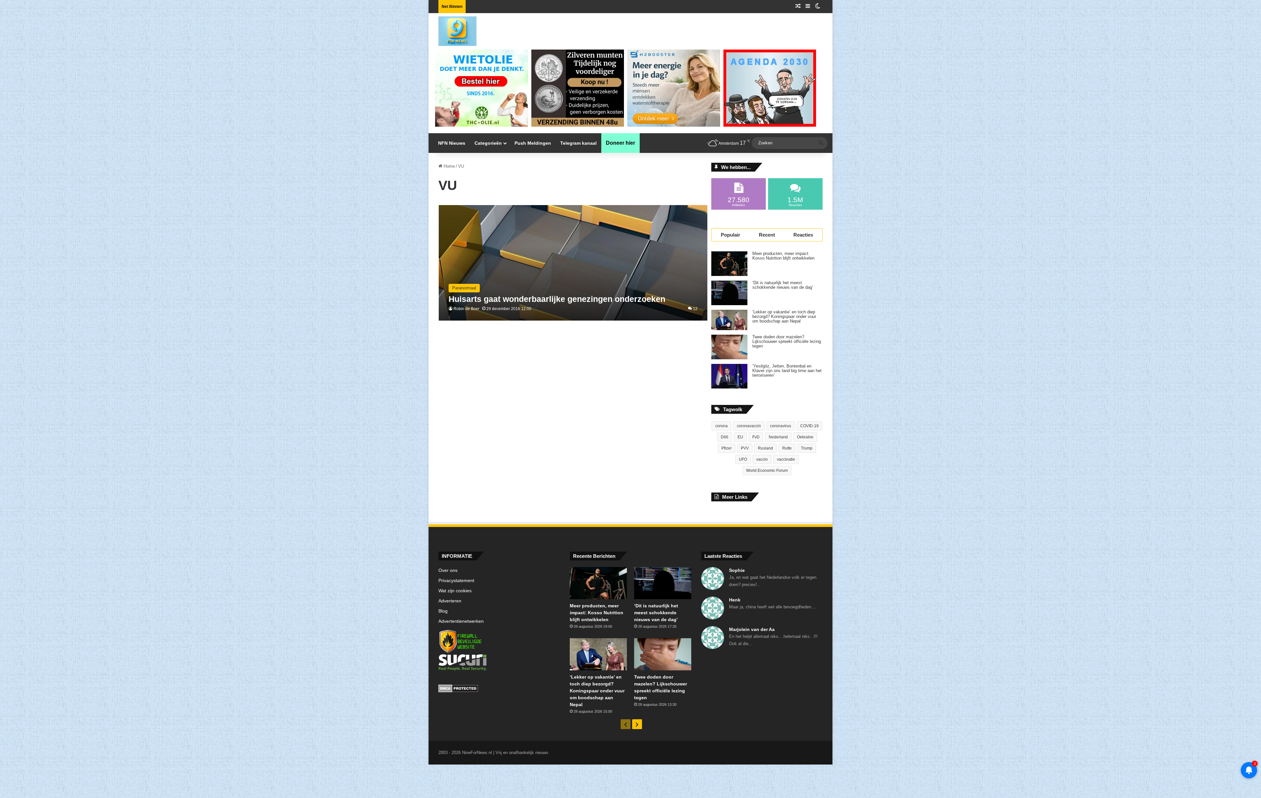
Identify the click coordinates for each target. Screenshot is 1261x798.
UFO (743, 459)
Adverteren (449, 600)
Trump (806, 448)
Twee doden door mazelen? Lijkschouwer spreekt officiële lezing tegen (786, 341)
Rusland (765, 448)
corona (721, 426)
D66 (724, 437)
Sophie (737, 570)
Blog (443, 611)
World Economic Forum (767, 470)
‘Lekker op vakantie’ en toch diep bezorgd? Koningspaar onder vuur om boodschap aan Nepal (784, 317)
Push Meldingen (533, 143)
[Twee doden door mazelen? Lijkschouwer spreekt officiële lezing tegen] (729, 347)
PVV (745, 448)
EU (740, 437)
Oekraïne (805, 437)
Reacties (803, 235)
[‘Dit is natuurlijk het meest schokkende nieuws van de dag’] (729, 293)
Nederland (778, 437)
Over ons (447, 570)
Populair (730, 235)
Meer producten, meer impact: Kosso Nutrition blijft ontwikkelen (783, 256)
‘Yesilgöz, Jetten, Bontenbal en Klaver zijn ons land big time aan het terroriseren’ (787, 371)
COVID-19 (809, 426)
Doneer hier (620, 143)
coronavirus (780, 426)
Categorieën (488, 143)
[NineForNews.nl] (452, 29)
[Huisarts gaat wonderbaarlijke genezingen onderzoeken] (573, 263)
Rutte (787, 448)
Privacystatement (456, 580)
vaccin (762, 459)
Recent (767, 235)
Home (448, 166)
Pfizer (726, 448)
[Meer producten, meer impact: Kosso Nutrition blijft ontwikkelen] (729, 263)
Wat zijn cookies (455, 590)
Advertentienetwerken (461, 621)
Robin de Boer (466, 308)
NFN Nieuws (451, 143)
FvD (756, 437)
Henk (735, 599)
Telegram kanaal (578, 143)
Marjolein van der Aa (752, 629)
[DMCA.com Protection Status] (499, 689)
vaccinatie (786, 459)
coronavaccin (749, 426)
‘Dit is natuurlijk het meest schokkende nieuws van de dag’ (782, 285)
